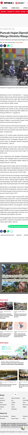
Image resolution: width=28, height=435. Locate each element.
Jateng (25, 8)
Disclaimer (2, 418)
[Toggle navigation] (1, 3)
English (24, 406)
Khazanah (2, 400)
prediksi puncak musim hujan (7, 235)
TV (0, 409)
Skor (24, 398)
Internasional (3, 404)
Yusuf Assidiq (19, 42)
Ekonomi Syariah (15, 398)
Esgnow (2, 406)
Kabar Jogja (11, 28)
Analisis (13, 402)
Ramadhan (14, 409)
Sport (24, 402)
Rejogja (6, 28)
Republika (3, 11)
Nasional (5, 8)
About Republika (4, 416)
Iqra (12, 400)
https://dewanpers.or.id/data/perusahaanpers (12, 426)
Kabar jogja (15, 8)
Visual (12, 406)
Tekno (12, 404)
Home (1, 28)
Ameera (2, 398)
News (1, 402)
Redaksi (13, 416)
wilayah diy (18, 235)
